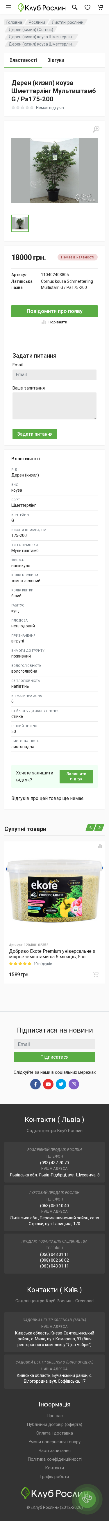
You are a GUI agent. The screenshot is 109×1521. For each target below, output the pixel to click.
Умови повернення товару (54, 1441)
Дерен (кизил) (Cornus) (31, 29)
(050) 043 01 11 (54, 1254)
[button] (54, 171)
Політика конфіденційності (55, 1459)
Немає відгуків (50, 107)
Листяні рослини (67, 22)
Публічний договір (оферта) (54, 1424)
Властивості (23, 60)
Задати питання (35, 434)
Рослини (37, 22)
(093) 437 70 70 (54, 1162)
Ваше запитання (28, 388)
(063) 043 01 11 (54, 1266)
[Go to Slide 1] (20, 223)
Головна (14, 22)
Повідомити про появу (55, 311)
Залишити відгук (76, 776)
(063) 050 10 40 (54, 1205)
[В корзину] (95, 974)
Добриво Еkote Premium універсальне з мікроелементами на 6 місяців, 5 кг (52, 953)
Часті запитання (55, 1450)
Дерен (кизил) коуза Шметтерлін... (41, 37)
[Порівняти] (100, 846)
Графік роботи (54, 1476)
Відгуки (55, 60)
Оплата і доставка (54, 1433)
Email (17, 364)
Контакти (54, 1468)
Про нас (55, 1415)
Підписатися (54, 1057)
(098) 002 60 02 (54, 1260)
